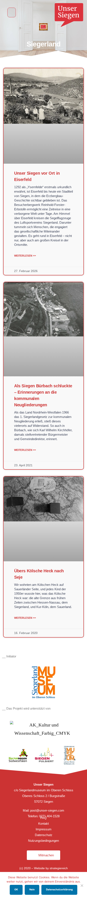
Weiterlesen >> (25, 255)
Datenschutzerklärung (59, 889)
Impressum (44, 829)
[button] (11, 12)
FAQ (43, 818)
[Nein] (82, 885)
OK (16, 889)
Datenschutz (43, 835)
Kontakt (43, 823)
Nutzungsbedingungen (43, 840)
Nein (32, 889)
